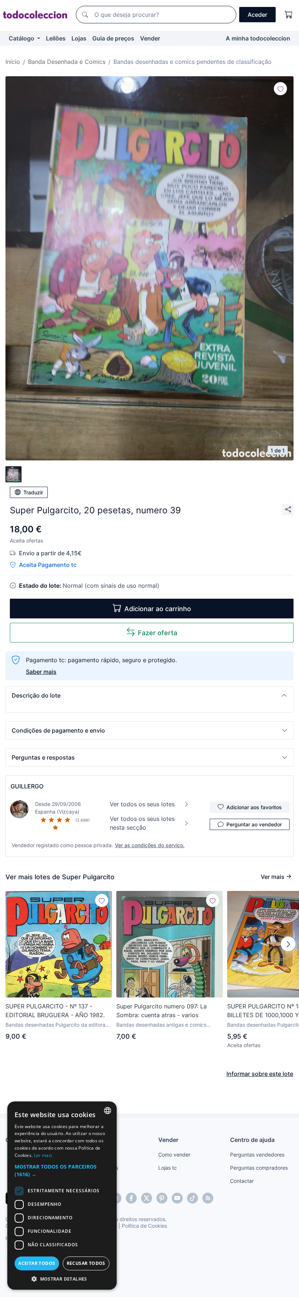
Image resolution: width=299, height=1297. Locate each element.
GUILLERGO (27, 786)
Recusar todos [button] (86, 1263)
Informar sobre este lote (259, 1073)
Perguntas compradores (259, 1168)
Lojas (78, 38)
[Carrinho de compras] (288, 14)
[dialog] (62, 1195)
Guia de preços (113, 38)
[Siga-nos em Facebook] (131, 1198)
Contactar (242, 1181)
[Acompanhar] (280, 88)
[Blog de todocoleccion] (207, 1198)
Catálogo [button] (22, 38)
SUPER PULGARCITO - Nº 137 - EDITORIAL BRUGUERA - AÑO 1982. (55, 1011)
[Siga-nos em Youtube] (177, 1198)
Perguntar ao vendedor (254, 824)
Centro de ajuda (252, 1139)
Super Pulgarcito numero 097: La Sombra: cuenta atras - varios (161, 1011)
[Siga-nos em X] (146, 1198)
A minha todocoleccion (258, 38)
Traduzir (33, 492)
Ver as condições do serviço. (150, 845)
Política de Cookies (144, 1226)
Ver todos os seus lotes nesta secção (142, 823)
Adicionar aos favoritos (254, 807)
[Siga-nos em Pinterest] (161, 1198)
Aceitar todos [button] (36, 1263)
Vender (150, 38)
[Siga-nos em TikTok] (192, 1198)
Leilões (56, 38)
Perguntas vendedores (257, 1154)
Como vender (174, 1154)
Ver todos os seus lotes (142, 804)
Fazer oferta (157, 633)
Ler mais (43, 1155)
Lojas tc (167, 1168)
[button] (149, 695)
